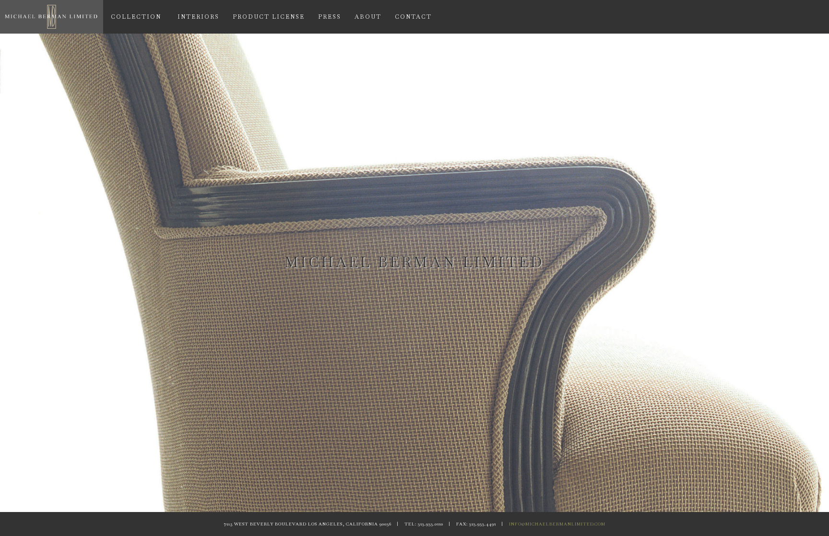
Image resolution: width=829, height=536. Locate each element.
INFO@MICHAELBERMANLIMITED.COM (557, 524)
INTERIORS (198, 17)
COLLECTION (136, 17)
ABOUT (368, 17)
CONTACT (413, 17)
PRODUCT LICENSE (269, 17)
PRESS (329, 17)
